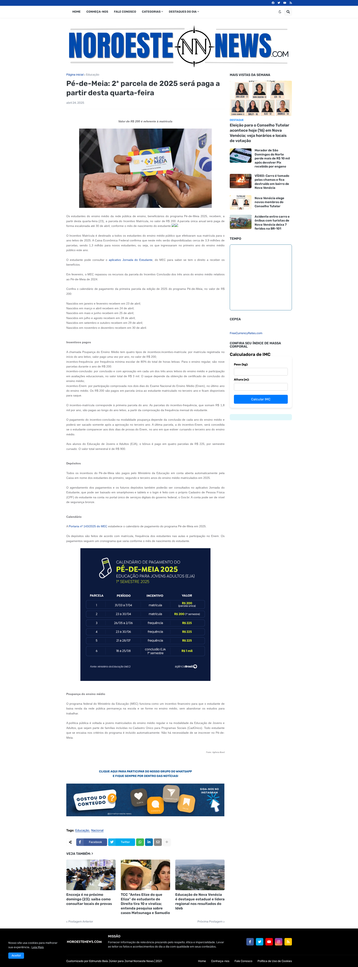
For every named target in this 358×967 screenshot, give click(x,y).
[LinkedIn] (149, 842)
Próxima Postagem (210, 921)
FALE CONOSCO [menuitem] (125, 11)
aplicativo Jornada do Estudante (130, 259)
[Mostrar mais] (167, 842)
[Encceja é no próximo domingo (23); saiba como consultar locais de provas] (91, 875)
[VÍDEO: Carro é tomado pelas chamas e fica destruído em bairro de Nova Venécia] (241, 181)
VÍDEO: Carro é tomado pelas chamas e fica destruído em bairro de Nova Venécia (272, 182)
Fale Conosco (243, 961)
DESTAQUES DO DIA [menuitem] (183, 11)
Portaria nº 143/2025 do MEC (88, 526)
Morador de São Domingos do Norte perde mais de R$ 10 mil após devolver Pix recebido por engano (272, 158)
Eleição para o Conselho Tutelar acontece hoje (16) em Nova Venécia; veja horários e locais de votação (259, 133)
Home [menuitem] (76, 11)
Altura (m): (241, 379)
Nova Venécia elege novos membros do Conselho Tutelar (269, 202)
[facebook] (273, 3)
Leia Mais (37, 947)
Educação (92, 74)
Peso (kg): (241, 364)
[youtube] (284, 3)
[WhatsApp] (140, 842)
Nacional (97, 830)
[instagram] (278, 941)
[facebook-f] (250, 941)
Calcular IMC (261, 399)
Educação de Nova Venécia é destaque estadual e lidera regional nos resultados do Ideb (200, 901)
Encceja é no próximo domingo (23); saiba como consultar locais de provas (89, 899)
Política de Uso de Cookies (275, 961)
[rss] (291, 3)
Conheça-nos (220, 961)
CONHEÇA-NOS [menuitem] (97, 11)
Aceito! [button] (16, 955)
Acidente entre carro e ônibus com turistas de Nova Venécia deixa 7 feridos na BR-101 (272, 223)
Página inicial (74, 74)
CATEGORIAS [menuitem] (151, 11)
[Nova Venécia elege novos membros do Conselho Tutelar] (241, 202)
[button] (279, 12)
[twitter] (279, 3)
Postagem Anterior (80, 921)
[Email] (158, 842)
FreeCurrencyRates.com (246, 333)
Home (202, 961)
